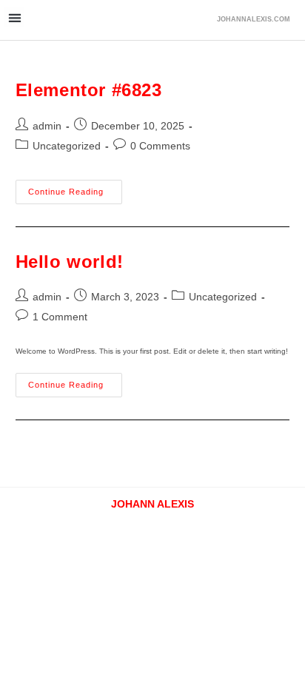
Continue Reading (75, 188)
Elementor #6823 (89, 90)
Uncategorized (67, 146)
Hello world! (70, 262)
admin (47, 126)
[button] (14, 17)
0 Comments (160, 146)
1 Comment (60, 317)
